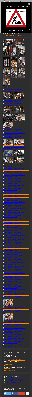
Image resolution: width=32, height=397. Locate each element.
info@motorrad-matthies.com (16, 360)
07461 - (14, 361)
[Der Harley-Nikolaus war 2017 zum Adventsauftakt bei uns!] (8, 45)
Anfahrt (11, 364)
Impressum (7, 368)
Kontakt (6, 364)
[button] (7, 393)
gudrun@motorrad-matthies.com (12, 35)
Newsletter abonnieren (10, 366)
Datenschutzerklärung (10, 370)
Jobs (10, 367)
